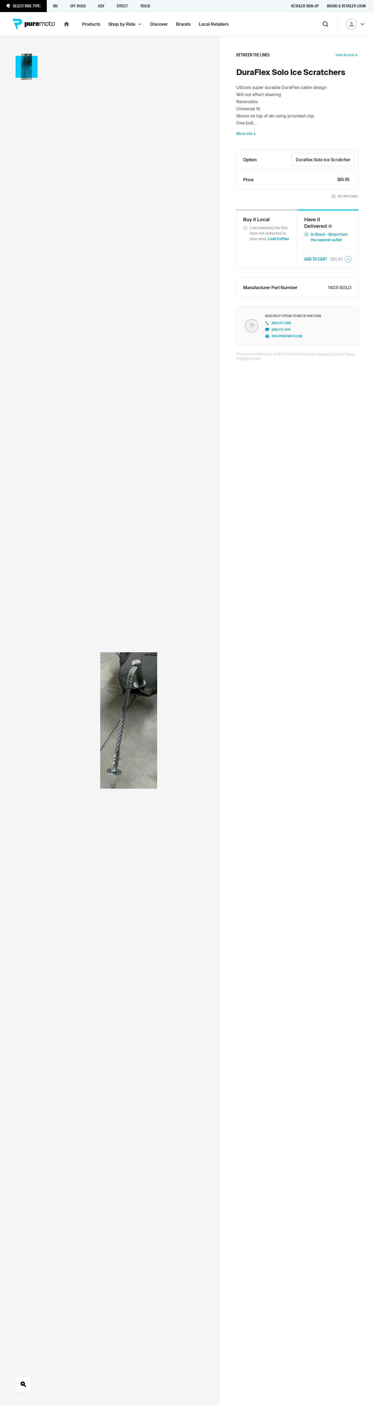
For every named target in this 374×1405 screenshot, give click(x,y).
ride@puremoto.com (287, 336)
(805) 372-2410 (281, 329)
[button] (330, 226)
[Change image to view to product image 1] (26, 66)
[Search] (325, 24)
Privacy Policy (327, 354)
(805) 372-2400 (281, 323)
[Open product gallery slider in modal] (23, 1384)
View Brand (344, 55)
